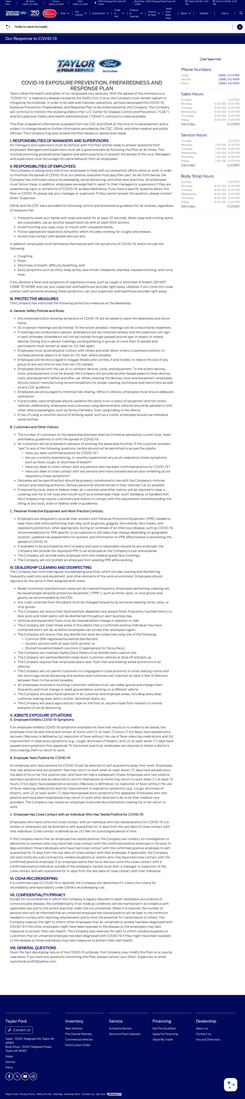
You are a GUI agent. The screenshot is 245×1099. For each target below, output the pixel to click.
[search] (241, 13)
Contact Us (21, 1030)
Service (116, 1021)
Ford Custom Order (77, 1045)
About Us (202, 1028)
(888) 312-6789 (229, 75)
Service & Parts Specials (124, 1034)
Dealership (206, 1021)
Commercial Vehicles (79, 1039)
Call (211, 59)
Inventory (74, 1021)
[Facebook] (9, 1076)
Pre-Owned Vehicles (78, 1034)
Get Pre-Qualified (164, 1028)
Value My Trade (163, 1039)
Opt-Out (100, 1094)
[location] (95, 3)
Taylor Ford (11, 1094)
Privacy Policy (27, 1094)
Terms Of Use (44, 1094)
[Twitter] (17, 1076)
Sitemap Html (72, 1094)
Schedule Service (120, 1028)
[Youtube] (25, 1076)
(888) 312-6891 (229, 79)
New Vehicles (73, 1028)
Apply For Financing (165, 1034)
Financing (162, 1021)
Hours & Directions (208, 1039)
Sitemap (58, 1094)
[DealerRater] (33, 1076)
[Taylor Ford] (22, 13)
